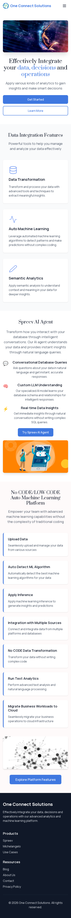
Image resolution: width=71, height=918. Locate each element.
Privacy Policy (12, 887)
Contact (8, 881)
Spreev (8, 840)
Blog (6, 869)
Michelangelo (12, 846)
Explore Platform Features (35, 779)
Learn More (35, 111)
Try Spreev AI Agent (35, 432)
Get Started (35, 99)
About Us (9, 875)
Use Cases (10, 852)
